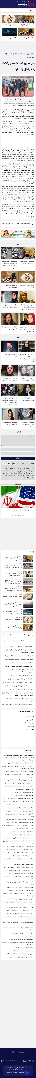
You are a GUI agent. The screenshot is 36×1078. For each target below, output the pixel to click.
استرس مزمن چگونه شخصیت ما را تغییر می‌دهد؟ (21, 873)
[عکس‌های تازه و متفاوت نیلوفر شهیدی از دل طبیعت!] (9, 297)
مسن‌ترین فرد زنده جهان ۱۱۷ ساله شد (12, 596)
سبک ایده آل (30, 720)
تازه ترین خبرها (30, 729)
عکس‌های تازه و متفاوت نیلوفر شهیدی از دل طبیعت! (9, 306)
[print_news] (13, 224)
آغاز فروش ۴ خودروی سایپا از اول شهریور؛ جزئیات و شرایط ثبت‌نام (13, 582)
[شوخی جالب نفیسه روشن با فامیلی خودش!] (9, 319)
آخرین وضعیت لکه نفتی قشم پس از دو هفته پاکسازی (13, 605)
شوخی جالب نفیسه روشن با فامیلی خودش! (9, 328)
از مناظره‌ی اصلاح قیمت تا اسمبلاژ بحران (23, 864)
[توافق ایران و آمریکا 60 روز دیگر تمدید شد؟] (18, 497)
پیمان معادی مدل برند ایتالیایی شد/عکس (11, 355)
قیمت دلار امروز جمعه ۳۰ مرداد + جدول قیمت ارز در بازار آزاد (27, 424)
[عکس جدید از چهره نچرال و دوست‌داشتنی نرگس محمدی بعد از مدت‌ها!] (26, 319)
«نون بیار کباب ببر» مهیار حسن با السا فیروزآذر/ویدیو (18, 656)
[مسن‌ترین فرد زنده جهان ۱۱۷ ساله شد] (28, 596)
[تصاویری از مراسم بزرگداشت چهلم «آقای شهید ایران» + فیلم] (28, 574)
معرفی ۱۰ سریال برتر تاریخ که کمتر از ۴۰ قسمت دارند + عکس (18, 867)
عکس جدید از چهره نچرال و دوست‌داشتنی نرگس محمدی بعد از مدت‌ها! (27, 329)
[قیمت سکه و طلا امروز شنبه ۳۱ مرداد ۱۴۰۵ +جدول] (26, 19)
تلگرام (25, 1061)
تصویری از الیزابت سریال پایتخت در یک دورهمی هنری (9, 380)
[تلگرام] (6, 224)
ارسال (18, 458)
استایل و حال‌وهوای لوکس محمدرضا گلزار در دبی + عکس (19, 819)
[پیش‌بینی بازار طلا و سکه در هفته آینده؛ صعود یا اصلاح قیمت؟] (28, 589)
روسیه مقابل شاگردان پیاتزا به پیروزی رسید (22, 835)
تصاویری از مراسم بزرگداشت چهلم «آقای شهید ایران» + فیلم (13, 574)
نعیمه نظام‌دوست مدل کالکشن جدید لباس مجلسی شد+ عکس (18, 802)
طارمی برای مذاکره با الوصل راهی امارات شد (22, 856)
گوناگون (32, 11)
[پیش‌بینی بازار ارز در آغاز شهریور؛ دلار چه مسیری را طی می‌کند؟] (28, 612)
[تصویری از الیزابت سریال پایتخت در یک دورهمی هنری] (9, 370)
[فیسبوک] (9, 224)
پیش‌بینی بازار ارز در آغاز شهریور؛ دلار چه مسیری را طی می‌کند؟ (12, 613)
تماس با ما (21, 1052)
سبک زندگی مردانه (29, 723)
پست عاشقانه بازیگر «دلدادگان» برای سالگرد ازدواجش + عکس (18, 799)
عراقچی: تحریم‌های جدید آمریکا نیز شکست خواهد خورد (19, 850)
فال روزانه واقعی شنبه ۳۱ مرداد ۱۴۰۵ (9, 38)
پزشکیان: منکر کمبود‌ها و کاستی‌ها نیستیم (23, 948)
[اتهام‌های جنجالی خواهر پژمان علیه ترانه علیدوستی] (26, 370)
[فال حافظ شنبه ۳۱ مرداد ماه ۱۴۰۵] (10, 19)
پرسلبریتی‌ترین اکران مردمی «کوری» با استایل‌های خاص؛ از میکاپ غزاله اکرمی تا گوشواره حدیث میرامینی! (9, 401)
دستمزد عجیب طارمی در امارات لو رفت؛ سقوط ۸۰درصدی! (19, 911)
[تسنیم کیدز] (18, 234)
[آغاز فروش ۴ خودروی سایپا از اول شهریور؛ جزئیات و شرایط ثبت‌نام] (28, 581)
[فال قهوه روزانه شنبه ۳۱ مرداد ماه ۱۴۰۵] (26, 32)
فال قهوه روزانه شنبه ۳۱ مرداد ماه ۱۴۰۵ (26, 38)
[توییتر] (3, 224)
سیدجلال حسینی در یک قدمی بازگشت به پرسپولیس (20, 891)
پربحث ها (6, 635)
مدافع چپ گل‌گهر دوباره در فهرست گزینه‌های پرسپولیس (19, 870)
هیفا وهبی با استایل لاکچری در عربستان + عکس (9, 423)
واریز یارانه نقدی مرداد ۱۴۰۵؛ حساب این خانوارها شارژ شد (19, 908)
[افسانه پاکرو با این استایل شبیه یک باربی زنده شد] (26, 390)
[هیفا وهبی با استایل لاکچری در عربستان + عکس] (9, 414)
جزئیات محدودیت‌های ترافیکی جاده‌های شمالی (21, 957)
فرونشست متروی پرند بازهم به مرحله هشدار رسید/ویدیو (19, 771)
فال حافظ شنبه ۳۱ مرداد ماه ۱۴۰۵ (9, 25)
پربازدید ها (27, 635)
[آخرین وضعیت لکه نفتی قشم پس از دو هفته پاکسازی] (28, 604)
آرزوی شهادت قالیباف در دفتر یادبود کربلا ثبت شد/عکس (19, 954)
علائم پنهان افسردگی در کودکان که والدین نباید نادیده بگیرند (18, 783)
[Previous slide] (3, 497)
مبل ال (32, 733)
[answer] (14, 463)
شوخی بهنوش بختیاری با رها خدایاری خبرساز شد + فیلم (20, 887)
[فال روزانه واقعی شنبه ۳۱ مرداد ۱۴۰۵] (10, 32)
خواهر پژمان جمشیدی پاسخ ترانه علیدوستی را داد (19, 659)
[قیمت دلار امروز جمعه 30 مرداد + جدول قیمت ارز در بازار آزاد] (26, 414)
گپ (33, 1061)
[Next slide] (33, 497)
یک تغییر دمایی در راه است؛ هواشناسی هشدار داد (20, 939)
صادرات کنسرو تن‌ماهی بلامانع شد (24, 936)
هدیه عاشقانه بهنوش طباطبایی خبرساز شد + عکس (19, 686)
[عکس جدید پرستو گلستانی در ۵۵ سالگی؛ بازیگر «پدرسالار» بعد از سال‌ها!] (26, 297)
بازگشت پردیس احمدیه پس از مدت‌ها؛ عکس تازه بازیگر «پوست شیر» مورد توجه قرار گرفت (27, 357)
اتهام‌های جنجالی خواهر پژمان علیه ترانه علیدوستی (27, 380)
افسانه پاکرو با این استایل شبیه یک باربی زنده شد (27, 399)
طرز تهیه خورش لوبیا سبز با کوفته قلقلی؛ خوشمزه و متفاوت (18, 780)
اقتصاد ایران (30, 717)
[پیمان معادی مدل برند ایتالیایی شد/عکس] (9, 346)
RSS (13, 1052)
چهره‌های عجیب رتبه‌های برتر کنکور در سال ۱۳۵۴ (21, 899)
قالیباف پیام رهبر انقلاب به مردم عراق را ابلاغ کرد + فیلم (20, 822)
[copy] (32, 224)
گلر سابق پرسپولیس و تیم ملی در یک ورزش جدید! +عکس (19, 805)
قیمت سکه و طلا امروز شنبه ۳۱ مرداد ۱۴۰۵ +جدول (26, 25)
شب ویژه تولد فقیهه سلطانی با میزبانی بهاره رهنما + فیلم (17, 704)
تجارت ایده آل (30, 726)
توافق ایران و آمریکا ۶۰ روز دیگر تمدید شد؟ (18, 510)
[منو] (4, 4)
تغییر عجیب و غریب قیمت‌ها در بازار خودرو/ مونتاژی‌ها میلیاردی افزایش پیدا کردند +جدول (9, 264)
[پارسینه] (24, 4)
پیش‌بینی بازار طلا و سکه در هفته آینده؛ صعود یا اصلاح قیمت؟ (13, 590)
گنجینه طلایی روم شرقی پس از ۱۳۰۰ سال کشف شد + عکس (18, 786)
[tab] (23, 515)
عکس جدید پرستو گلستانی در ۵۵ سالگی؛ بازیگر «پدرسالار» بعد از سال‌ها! (27, 307)
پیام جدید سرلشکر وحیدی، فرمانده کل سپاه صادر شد (20, 808)
